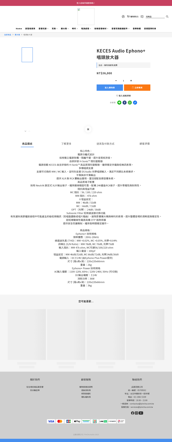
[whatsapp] (130, 103)
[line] (119, 103)
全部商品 (7, 34)
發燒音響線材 (100, 28)
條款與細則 (86, 393)
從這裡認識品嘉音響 (34, 386)
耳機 (54, 28)
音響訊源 (43, 28)
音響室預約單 (150, 28)
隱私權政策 (86, 397)
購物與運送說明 (86, 386)
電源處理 (85, 28)
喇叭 (74, 28)
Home (19, 28)
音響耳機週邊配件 (120, 28)
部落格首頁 (30, 28)
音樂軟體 (137, 28)
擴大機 (64, 28)
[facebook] (125, 103)
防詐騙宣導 (35, 390)
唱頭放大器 (28, 34)
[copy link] (135, 103)
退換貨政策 (86, 390)
